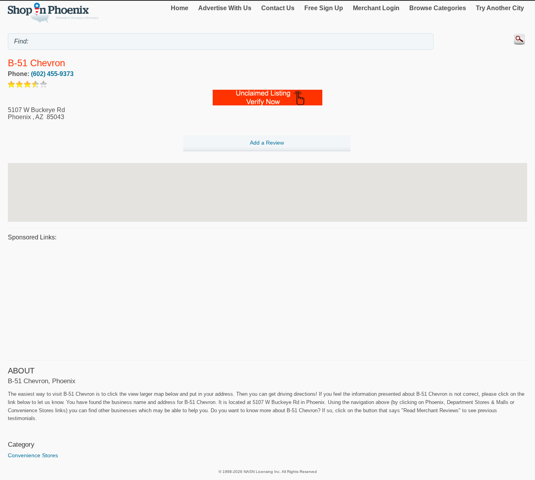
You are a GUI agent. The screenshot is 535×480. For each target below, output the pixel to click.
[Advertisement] (243, 299)
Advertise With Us (224, 8)
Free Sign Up (323, 8)
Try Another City (500, 8)
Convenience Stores (33, 455)
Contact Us (278, 8)
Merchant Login (376, 8)
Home (179, 8)
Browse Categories (437, 8)
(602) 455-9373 (52, 74)
